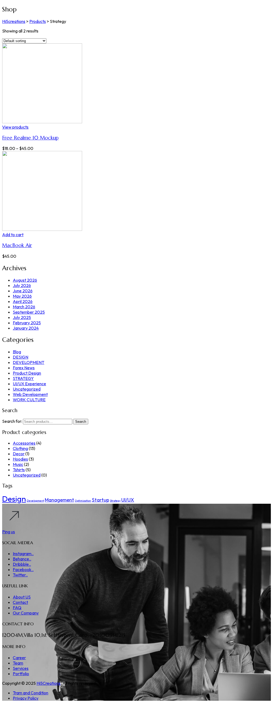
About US (22, 597)
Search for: (12, 421)
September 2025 (29, 312)
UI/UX (127, 500)
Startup (100, 500)
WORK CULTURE (29, 399)
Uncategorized (27, 389)
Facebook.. (23, 569)
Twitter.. (20, 574)
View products (15, 127)
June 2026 (23, 290)
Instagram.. (23, 553)
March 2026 (24, 306)
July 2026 (22, 285)
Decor (19, 453)
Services (21, 668)
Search (80, 422)
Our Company (26, 613)
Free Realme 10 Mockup (30, 138)
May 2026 (22, 296)
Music (18, 464)
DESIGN (20, 357)
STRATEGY (23, 378)
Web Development (30, 394)
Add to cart (12, 234)
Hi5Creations (49, 683)
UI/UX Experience (29, 383)
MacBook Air (17, 245)
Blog (17, 351)
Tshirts (19, 469)
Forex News (24, 367)
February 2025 (27, 322)
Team (18, 663)
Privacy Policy (25, 698)
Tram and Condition (30, 692)
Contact (20, 602)
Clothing (20, 448)
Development (35, 500)
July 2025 (22, 317)
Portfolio (21, 673)
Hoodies (20, 459)
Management (59, 500)
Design (14, 499)
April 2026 (23, 301)
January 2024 (26, 328)
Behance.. (22, 558)
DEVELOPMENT (28, 362)
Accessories (24, 443)
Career (19, 657)
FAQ (17, 607)
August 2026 (25, 280)
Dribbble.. (22, 564)
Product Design (27, 373)
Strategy (115, 500)
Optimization (83, 500)
